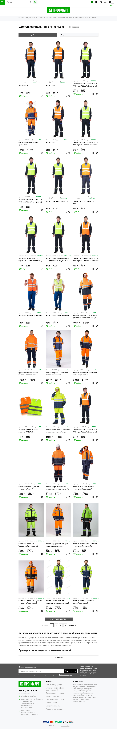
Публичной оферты (65, 675)
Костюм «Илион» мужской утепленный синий (29, 488)
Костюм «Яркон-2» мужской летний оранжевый (57, 374)
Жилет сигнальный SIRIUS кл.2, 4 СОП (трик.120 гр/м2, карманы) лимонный (85, 85)
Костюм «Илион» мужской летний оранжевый (83, 602)
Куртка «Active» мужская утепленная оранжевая (28, 374)
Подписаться (70, 671)
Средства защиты (53, 706)
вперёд (71, 625)
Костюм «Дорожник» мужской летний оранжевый (85, 374)
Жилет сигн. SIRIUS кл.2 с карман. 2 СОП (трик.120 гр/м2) (30, 260)
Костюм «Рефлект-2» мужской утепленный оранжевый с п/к (85, 317)
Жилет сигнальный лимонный (57, 316)
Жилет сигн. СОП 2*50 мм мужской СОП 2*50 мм (28, 431)
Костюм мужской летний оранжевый (28, 144)
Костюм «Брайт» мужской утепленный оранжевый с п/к (57, 488)
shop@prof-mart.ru (28, 696)
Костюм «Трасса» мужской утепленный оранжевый (83, 488)
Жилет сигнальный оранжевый (30, 316)
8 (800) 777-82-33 (28, 690)
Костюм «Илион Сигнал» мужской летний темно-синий (57, 602)
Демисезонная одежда (55, 693)
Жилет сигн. (23, 86)
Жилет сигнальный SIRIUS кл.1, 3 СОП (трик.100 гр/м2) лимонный (58, 260)
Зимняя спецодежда (53, 696)
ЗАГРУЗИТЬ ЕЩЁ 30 (58, 619)
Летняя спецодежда (54, 685)
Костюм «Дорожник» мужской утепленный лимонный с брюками (85, 545)
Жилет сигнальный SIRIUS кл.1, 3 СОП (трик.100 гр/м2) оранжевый (85, 260)
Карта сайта (65, 726)
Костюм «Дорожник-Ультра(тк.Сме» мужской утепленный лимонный (28, 545)
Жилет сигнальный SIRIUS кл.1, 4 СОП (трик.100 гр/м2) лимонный (85, 144)
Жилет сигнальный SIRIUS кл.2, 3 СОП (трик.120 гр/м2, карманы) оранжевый (85, 431)
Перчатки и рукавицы (54, 709)
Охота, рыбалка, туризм (55, 700)
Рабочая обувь (51, 703)
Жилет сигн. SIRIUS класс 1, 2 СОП (57, 203)
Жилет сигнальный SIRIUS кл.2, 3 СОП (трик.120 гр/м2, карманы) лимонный (31, 201)
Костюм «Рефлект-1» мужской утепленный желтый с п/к (58, 431)
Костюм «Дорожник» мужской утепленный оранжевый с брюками (30, 602)
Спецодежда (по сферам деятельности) (55, 689)
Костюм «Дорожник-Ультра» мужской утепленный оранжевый (57, 545)
